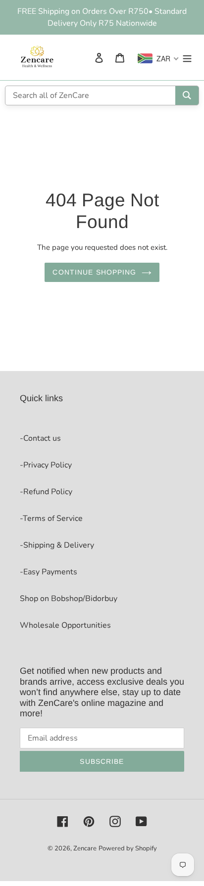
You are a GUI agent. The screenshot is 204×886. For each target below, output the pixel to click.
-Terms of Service (51, 518)
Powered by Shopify (128, 848)
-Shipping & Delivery (57, 545)
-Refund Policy (46, 491)
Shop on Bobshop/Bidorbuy (68, 598)
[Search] (187, 95)
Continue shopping (94, 272)
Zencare (85, 848)
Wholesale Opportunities (65, 625)
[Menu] (187, 57)
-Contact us (40, 438)
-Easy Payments (48, 571)
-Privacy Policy (46, 465)
